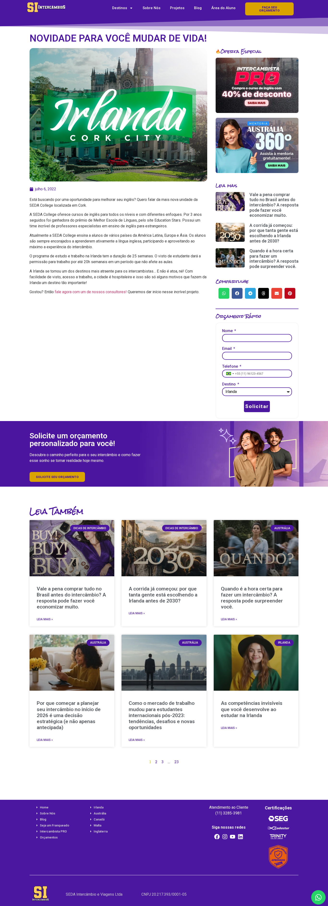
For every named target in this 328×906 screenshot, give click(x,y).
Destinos (119, 8)
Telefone (230, 367)
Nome (228, 331)
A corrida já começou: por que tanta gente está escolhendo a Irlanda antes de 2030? (273, 233)
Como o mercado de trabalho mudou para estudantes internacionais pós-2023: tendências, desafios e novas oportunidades (162, 715)
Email (227, 349)
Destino (229, 384)
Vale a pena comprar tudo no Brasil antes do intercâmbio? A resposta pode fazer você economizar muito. (273, 205)
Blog (198, 8)
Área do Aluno (223, 8)
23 (176, 761)
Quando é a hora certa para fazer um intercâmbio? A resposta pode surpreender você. (273, 258)
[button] (224, 293)
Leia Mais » (45, 619)
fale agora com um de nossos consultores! (91, 292)
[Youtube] (232, 836)
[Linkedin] (240, 836)
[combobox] (229, 373)
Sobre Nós (151, 8)
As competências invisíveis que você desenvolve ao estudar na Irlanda (251, 709)
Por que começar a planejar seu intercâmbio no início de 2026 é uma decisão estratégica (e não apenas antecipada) (69, 715)
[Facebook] (217, 836)
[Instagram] (224, 836)
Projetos (177, 8)
